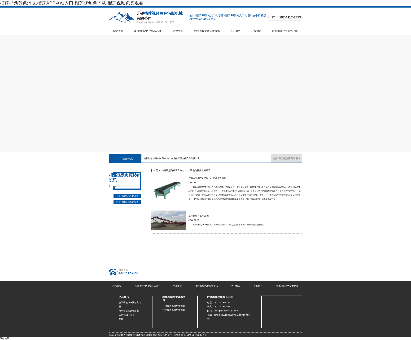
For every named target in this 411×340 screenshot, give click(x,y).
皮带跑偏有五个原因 (198, 215)
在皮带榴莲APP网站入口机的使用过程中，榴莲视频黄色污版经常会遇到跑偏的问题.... (229, 225)
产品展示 (124, 297)
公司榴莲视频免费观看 (127, 196)
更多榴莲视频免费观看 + (286, 158)
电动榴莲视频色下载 (129, 310)
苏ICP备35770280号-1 (195, 335)
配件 (121, 318)
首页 (155, 170)
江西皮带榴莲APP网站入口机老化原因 (207, 178)
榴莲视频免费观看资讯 (207, 31)
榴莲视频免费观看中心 (173, 170)
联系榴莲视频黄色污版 (285, 31)
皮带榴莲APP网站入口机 (148, 31)
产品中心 (178, 31)
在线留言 (256, 31)
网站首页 (118, 31)
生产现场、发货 (127, 314)
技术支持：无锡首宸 (173, 335)
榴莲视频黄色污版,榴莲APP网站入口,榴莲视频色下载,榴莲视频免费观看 (71, 2)
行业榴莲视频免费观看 (127, 202)
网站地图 (4, 338)
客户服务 (235, 31)
